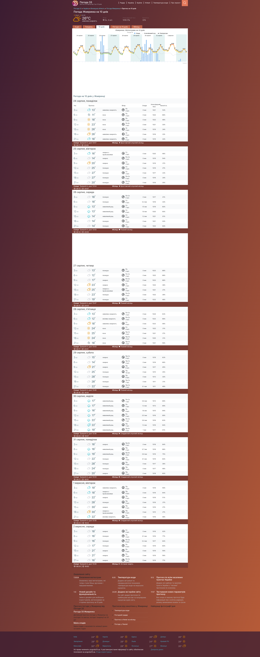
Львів (134, 641)
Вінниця (163, 646)
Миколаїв (77, 646)
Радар (122, 3)
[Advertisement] (130, 80)
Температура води (160, 3)
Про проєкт (176, 3)
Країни (139, 3)
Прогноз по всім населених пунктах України (169, 578)
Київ (75, 637)
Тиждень (89, 27)
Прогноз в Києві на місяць (125, 620)
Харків (105, 637)
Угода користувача (104, 652)
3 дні (77, 27)
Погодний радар (121, 615)
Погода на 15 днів (120, 27)
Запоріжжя (78, 641)
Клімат (147, 3)
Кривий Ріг (164, 641)
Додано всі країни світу (129, 592)
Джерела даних (157, 649)
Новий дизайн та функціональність (87, 593)
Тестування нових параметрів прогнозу (170, 593)
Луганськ (135, 646)
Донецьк (106, 641)
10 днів (102, 27)
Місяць (137, 27)
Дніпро (163, 637)
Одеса (134, 637)
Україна (131, 3)
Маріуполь (107, 646)
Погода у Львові (121, 624)
